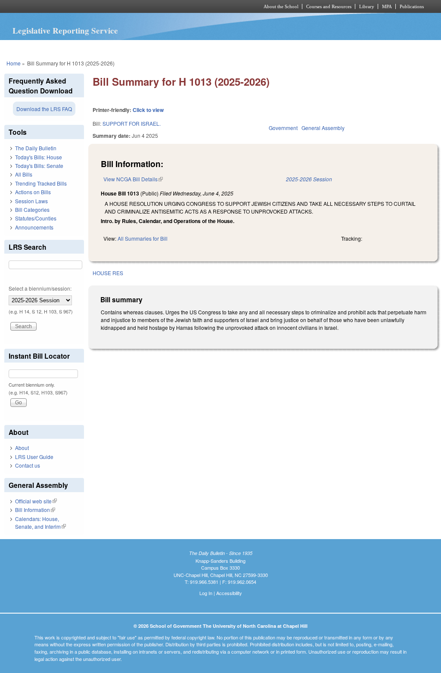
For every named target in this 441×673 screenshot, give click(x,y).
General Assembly (323, 127)
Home (13, 63)
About (22, 447)
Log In (205, 592)
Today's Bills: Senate (39, 165)
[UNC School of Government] (106, 6)
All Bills (23, 174)
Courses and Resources (328, 6)
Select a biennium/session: (40, 288)
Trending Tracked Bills (41, 183)
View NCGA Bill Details (133, 179)
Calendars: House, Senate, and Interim (40, 522)
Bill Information (35, 509)
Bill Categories (32, 209)
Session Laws (31, 201)
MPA (387, 6)
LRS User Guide (34, 456)
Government (283, 127)
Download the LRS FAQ (44, 108)
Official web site (36, 501)
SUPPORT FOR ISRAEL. (131, 123)
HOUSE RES (108, 272)
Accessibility (229, 592)
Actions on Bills (33, 191)
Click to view (148, 110)
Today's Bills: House (38, 157)
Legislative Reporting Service (65, 31)
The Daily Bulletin (35, 148)
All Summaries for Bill (143, 238)
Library (366, 6)
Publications (412, 6)
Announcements (34, 227)
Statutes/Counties (35, 218)
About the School (281, 6)
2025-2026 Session (309, 179)
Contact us (27, 465)
